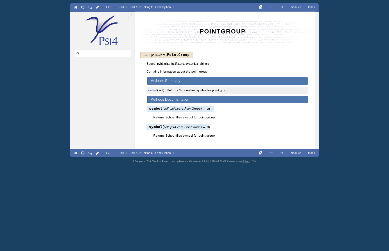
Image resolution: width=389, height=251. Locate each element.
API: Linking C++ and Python (150, 7)
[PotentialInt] (281, 7)
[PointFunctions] (271, 7)
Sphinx (246, 161)
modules (296, 7)
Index (311, 7)
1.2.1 (109, 7)
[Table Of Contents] (260, 7)
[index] (103, 30)
